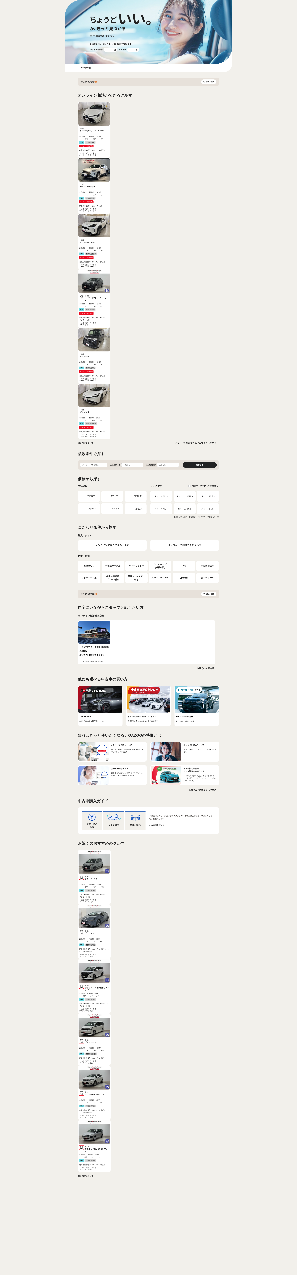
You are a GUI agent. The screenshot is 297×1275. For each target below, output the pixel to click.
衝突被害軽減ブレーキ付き (112, 661)
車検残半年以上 (112, 648)
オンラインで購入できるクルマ (112, 628)
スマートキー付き (160, 660)
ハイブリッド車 (136, 648)
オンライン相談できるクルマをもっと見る (196, 459)
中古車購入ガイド (156, 908)
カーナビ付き (207, 660)
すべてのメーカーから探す (184, 535)
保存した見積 (214, 4)
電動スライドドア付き (136, 661)
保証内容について (85, 459)
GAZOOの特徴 (112, 12)
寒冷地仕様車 (207, 648)
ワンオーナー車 (89, 660)
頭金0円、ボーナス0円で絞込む (205, 568)
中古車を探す (83, 12)
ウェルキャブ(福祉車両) (160, 649)
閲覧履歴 (201, 4)
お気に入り (189, 4)
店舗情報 (83, 733)
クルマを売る (146, 12)
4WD (183, 648)
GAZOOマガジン (129, 12)
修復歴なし (89, 648)
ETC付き (184, 660)
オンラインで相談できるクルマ (184, 628)
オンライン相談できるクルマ (91, 738)
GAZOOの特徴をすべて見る (202, 872)
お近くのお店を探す (206, 750)
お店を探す (97, 12)
